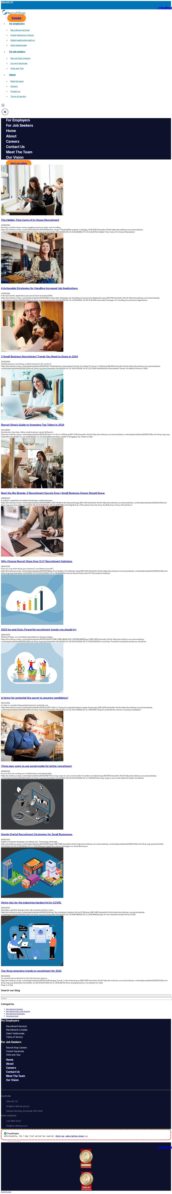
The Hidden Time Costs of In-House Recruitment (30, 219)
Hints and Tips (17, 68)
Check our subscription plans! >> (71, 1136)
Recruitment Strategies (15, 1014)
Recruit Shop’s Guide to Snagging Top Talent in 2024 (32, 424)
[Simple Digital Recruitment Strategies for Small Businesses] (32, 829)
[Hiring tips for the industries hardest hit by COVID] (32, 897)
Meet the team (17, 81)
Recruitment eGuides (14, 1009)
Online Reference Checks (22, 35)
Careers (14, 86)
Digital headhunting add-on (22, 40)
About (12, 74)
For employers (16, 23)
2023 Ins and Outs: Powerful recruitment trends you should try (39, 629)
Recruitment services (20, 30)
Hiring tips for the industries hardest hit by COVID (31, 902)
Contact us (15, 91)
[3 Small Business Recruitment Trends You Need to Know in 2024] (32, 351)
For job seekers (17, 51)
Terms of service (18, 96)
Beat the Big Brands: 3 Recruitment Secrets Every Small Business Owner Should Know (53, 492)
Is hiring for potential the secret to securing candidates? (34, 697)
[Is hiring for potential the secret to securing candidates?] (32, 692)
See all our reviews (14, 1142)
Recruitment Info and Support (18, 1011)
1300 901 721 (7, 2)
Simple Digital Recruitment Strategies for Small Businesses (37, 834)
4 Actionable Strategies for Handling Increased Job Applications (39, 288)
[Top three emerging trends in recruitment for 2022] (32, 965)
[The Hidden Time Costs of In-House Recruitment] (32, 214)
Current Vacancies (18, 63)
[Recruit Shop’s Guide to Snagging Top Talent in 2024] (32, 419)
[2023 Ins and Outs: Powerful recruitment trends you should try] (32, 624)
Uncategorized (12, 1016)
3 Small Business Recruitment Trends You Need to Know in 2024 (39, 356)
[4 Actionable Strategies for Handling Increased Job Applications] (32, 283)
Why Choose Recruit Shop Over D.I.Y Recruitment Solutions (36, 561)
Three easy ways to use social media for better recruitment (36, 766)
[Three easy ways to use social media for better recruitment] (32, 761)
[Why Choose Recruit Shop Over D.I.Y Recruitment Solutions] (32, 556)
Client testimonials (18, 45)
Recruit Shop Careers (20, 58)
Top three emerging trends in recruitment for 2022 (31, 970)
